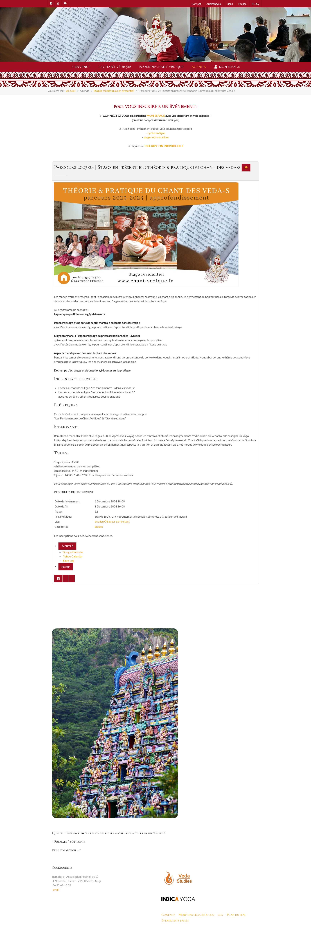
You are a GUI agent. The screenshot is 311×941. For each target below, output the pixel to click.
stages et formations (156, 137)
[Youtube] (65, 3)
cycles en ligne (156, 133)
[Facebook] (51, 3)
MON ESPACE (156, 115)
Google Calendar (73, 552)
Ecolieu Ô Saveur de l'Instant (112, 521)
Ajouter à (67, 546)
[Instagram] (58, 3)
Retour (65, 566)
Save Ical (68, 560)
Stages (99, 526)
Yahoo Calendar (73, 556)
